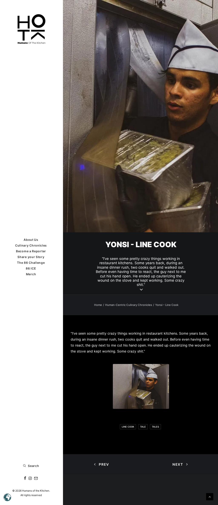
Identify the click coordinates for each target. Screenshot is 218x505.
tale (143, 426)
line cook (128, 426)
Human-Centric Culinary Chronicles (128, 305)
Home (98, 305)
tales (155, 426)
